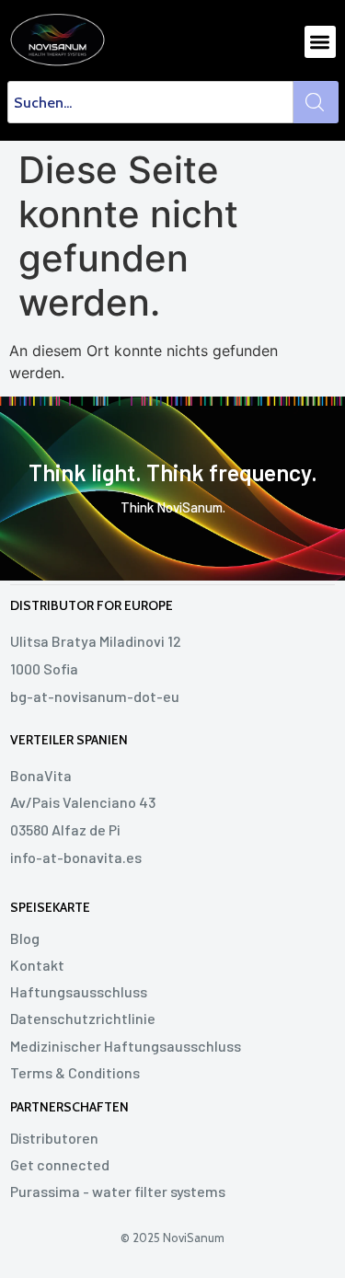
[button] (321, 42)
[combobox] (150, 102)
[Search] (316, 102)
